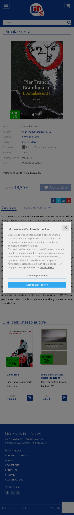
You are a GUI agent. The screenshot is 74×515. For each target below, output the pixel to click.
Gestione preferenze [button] (37, 275)
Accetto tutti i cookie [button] (37, 284)
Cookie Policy (47, 267)
